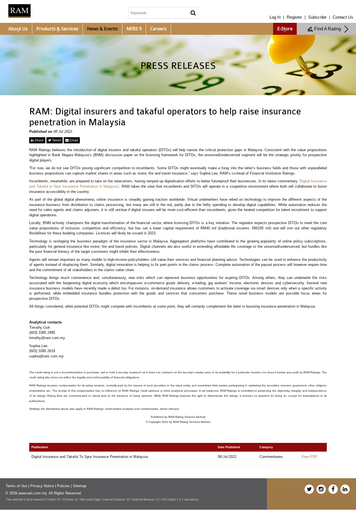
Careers (158, 29)
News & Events (102, 29)
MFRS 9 (134, 29)
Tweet (56, 140)
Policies (63, 486)
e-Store (285, 29)
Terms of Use (16, 486)
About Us (18, 29)
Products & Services (57, 29)
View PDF (309, 457)
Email (73, 140)
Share (39, 140)
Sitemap (79, 486)
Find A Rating (328, 28)
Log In (275, 17)
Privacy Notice (42, 486)
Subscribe (317, 17)
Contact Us (343, 17)
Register (294, 17)
